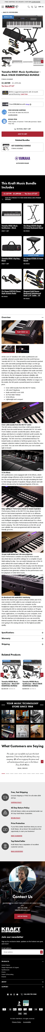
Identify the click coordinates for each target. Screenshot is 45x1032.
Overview (6, 317)
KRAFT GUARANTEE (16, 836)
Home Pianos (6, 965)
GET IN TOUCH (22, 916)
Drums (4, 972)
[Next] (41, 675)
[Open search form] (28, 6)
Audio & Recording (7, 974)
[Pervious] (2, 675)
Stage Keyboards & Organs (10, 967)
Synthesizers (5, 970)
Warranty (6, 638)
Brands (4, 976)
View (16, 675)
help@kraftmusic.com (22, 910)
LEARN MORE (35, 2)
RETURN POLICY (15, 818)
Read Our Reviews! (17, 851)
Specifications (8, 633)
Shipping (6, 644)
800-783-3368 (22, 908)
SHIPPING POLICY (16, 802)
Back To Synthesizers (10, 12)
